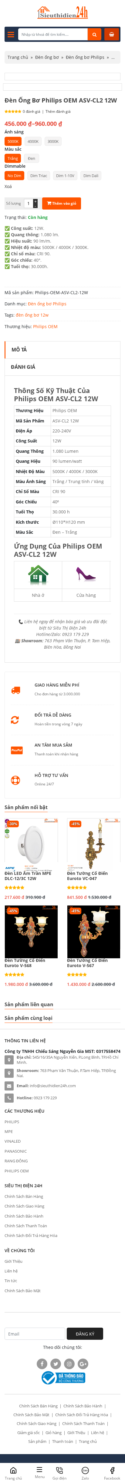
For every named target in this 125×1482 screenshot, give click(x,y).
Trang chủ (18, 57)
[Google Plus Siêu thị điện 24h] (83, 1364)
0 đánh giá (31, 111)
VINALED (13, 1141)
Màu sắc (13, 149)
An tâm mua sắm (53, 745)
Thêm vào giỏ (63, 203)
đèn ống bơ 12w (32, 315)
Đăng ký (85, 1334)
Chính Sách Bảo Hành (24, 1216)
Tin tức (11, 1280)
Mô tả (19, 349)
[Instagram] (69, 1364)
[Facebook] (42, 1364)
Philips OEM (45, 326)
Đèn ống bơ (47, 57)
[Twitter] (55, 1364)
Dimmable (15, 166)
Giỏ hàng (54, 1432)
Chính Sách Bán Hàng (24, 1196)
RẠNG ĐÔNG (16, 1161)
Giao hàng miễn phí (57, 685)
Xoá (8, 186)
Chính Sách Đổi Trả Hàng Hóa (31, 1235)
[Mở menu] (11, 34)
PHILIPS (12, 1121)
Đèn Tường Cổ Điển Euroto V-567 (87, 963)
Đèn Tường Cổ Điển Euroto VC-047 (87, 876)
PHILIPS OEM (17, 1171)
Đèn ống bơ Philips (85, 57)
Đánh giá (23, 367)
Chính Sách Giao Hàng (24, 1206)
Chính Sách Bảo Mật (23, 1290)
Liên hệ (11, 1271)
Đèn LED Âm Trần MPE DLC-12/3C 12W (28, 876)
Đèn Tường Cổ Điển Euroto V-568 (25, 963)
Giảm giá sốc (28, 1432)
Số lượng (13, 203)
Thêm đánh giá (58, 111)
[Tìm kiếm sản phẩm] (94, 34)
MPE (9, 1131)
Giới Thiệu (13, 1261)
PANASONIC (16, 1151)
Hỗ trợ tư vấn (51, 775)
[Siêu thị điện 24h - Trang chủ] (62, 17)
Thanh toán (62, 1441)
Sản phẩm (37, 1441)
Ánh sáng (14, 132)
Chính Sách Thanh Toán (26, 1225)
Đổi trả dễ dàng (53, 715)
